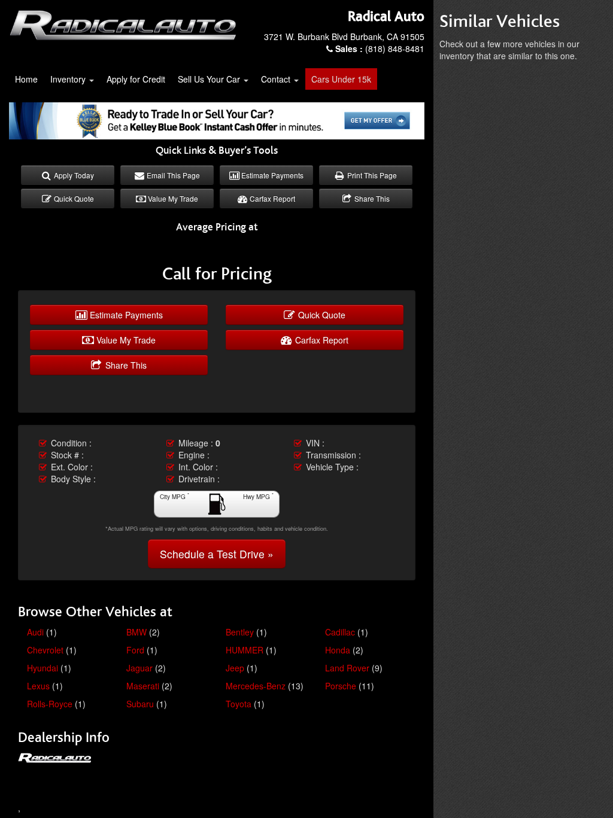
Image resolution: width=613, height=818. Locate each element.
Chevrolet (45, 650)
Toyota (238, 704)
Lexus (38, 686)
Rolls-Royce (49, 704)
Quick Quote (73, 198)
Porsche (340, 686)
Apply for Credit (136, 79)
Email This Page (172, 175)
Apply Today (73, 175)
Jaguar (139, 668)
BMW (136, 632)
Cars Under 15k (341, 79)
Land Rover (347, 668)
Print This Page (371, 175)
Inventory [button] (69, 79)
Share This (371, 198)
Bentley (240, 632)
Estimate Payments (271, 175)
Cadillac (340, 632)
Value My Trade (172, 198)
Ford (135, 650)
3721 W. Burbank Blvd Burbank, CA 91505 (344, 36)
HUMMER (244, 650)
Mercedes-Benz (256, 686)
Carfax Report (271, 198)
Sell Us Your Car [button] (210, 79)
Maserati (142, 686)
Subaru (140, 704)
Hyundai (42, 668)
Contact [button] (277, 79)
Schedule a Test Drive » (217, 553)
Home (26, 79)
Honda (337, 650)
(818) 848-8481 (379, 48)
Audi (35, 632)
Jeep (235, 668)
